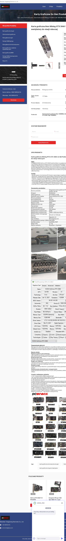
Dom (18, 17)
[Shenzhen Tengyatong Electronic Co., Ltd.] (5, 6)
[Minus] (62, 503)
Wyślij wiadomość (43, 142)
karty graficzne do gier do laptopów (49, 468)
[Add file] (34, 538)
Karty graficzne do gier (27, 17)
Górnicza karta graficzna (9, 34)
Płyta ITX (5, 61)
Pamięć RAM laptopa (8, 41)
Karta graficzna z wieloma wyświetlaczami (9, 48)
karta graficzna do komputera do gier (49, 464)
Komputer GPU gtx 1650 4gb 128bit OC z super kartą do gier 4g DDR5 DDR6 (55, 499)
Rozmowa (13, 100)
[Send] (62, 538)
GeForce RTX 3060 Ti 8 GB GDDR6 (36, 498)
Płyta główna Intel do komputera (11, 44)
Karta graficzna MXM (8, 52)
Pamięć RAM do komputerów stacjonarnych (10, 56)
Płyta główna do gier (8, 37)
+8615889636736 (13, 95)
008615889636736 (16, 92)
